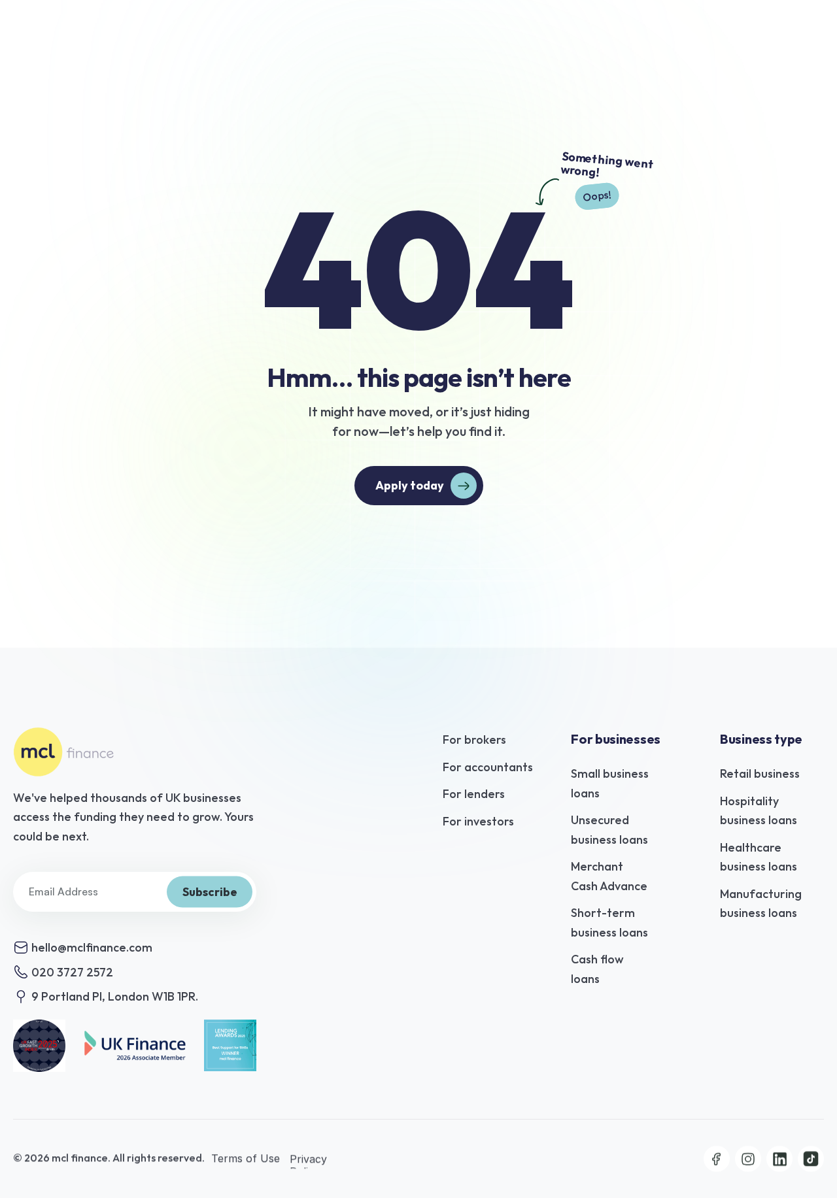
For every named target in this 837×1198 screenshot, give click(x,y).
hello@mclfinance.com (91, 947)
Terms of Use (247, 1158)
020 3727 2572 (72, 972)
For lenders (474, 793)
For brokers (474, 739)
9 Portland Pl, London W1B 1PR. (114, 996)
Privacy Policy (310, 1165)
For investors (478, 821)
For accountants (488, 766)
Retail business (760, 773)
